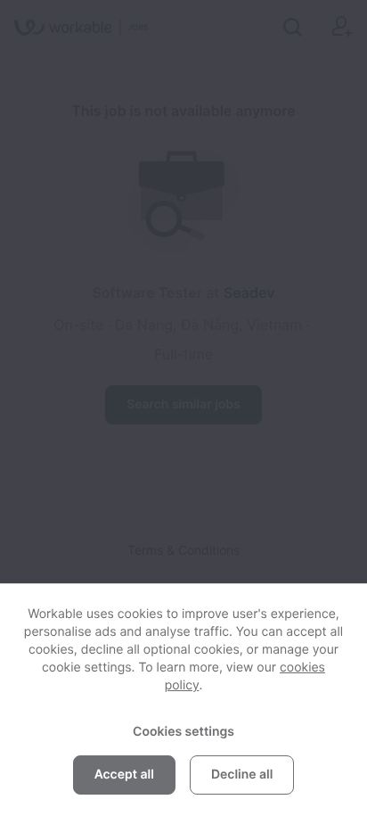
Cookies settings (183, 731)
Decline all (242, 774)
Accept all (124, 774)
